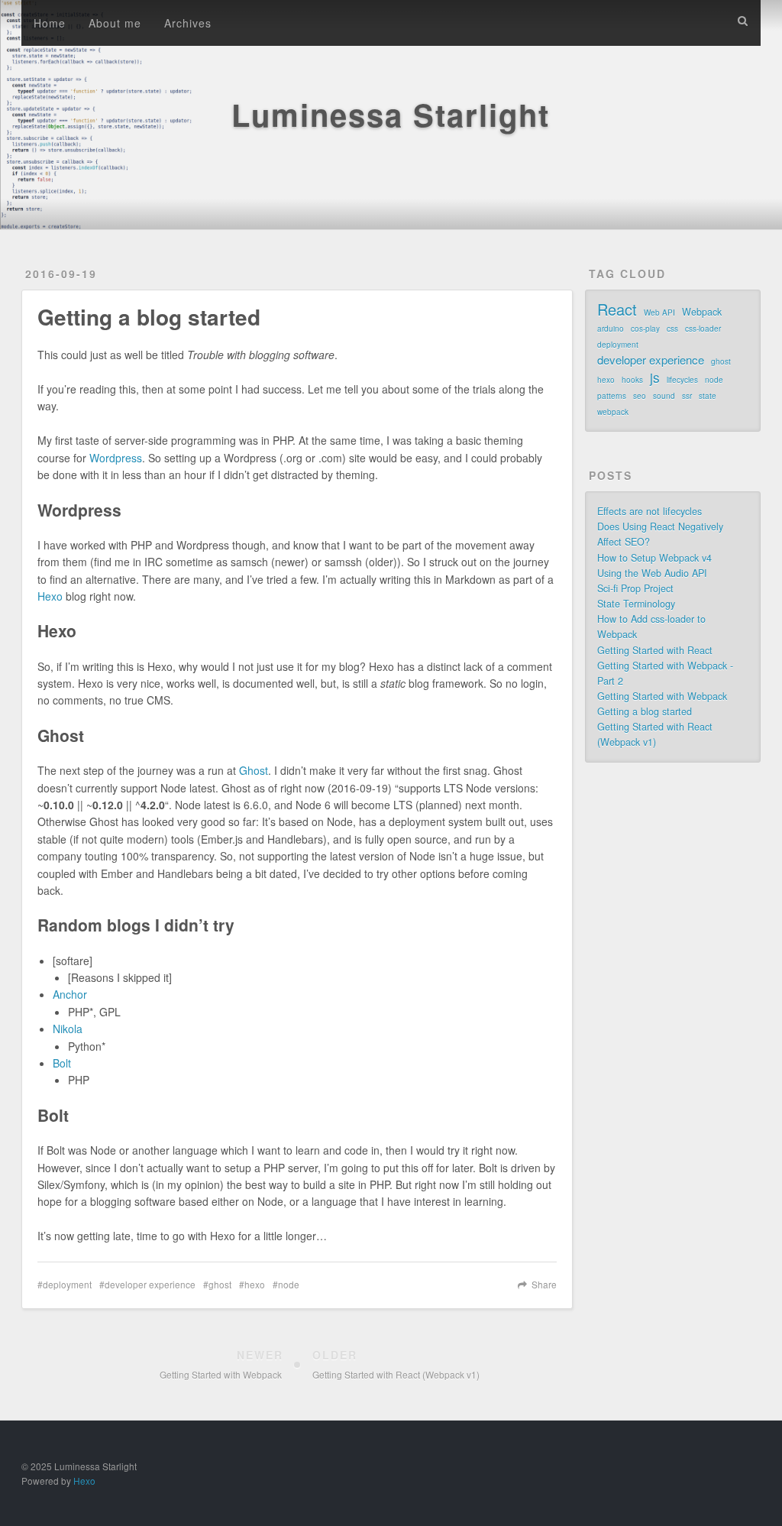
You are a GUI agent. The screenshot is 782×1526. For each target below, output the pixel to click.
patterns (611, 395)
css (672, 328)
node (288, 1284)
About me (115, 23)
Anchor (70, 994)
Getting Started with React (655, 650)
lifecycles (682, 379)
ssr (687, 395)
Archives (188, 23)
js (655, 377)
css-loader (703, 328)
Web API (659, 312)
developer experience (150, 1284)
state (707, 395)
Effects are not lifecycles (649, 511)
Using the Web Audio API (652, 573)
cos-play (645, 328)
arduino (610, 328)
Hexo (50, 596)
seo (639, 395)
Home (50, 23)
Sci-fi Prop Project (635, 588)
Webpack (702, 312)
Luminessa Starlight (390, 114)
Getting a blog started (644, 711)
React (617, 309)
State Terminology (636, 604)
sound (664, 395)
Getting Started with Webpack (662, 696)
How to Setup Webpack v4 (654, 558)
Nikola (67, 1028)
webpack (613, 412)
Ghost (253, 770)
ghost (219, 1284)
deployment (67, 1284)
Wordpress (115, 457)
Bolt (62, 1063)
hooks (632, 379)
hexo (254, 1284)
